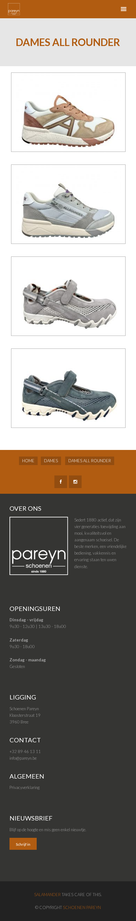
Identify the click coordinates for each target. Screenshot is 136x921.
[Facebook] (60, 481)
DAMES (51, 460)
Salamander (47, 894)
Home (28, 460)
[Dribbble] (75, 481)
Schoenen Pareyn (82, 907)
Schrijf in (23, 844)
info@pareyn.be (23, 758)
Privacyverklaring (24, 787)
